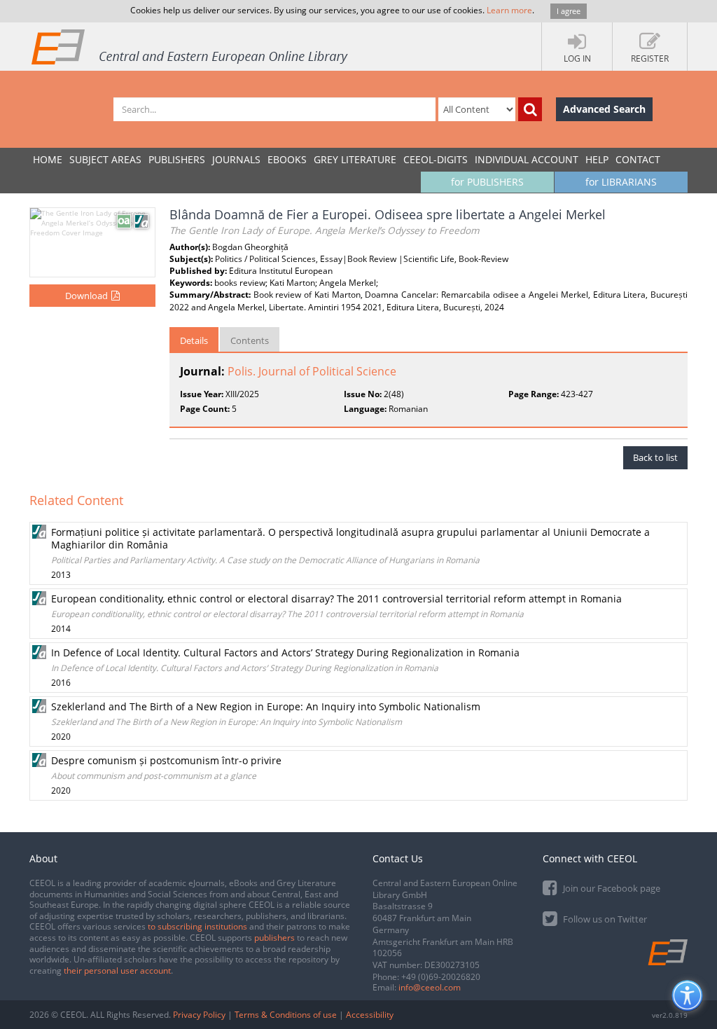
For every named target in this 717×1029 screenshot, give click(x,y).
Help (596, 159)
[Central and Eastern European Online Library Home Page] (190, 46)
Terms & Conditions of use (286, 1015)
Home (47, 159)
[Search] (530, 109)
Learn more (509, 10)
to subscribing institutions (197, 926)
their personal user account (117, 970)
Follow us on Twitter (604, 919)
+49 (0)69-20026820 (440, 977)
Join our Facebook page (610, 888)
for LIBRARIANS (621, 181)
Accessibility (370, 1015)
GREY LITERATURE (355, 159)
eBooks (287, 159)
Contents (249, 340)
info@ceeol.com (429, 987)
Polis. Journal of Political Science (312, 371)
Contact (637, 159)
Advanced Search (604, 109)
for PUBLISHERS (487, 181)
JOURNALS (236, 159)
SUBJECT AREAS (105, 159)
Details (194, 340)
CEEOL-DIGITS (435, 159)
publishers (274, 938)
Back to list (655, 457)
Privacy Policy (199, 1015)
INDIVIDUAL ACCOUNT (526, 159)
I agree (568, 11)
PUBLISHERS (176, 159)
